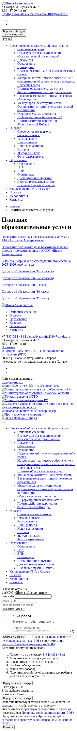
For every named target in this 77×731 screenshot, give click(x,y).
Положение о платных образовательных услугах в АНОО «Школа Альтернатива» (35, 238)
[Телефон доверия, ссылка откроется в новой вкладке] (15, 396)
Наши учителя (27, 142)
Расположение (27, 138)
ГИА (20, 167)
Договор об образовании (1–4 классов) (28, 271)
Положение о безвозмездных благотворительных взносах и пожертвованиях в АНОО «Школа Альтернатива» (35, 250)
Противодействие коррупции (37, 120)
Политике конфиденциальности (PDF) (48, 712)
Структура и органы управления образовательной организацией (39, 54)
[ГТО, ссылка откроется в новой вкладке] (33, 396)
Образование (26, 63)
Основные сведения (30, 49)
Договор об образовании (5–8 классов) (28, 278)
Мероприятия (18, 196)
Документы (25, 60)
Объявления (17, 326)
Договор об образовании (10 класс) (25, 291)
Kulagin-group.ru (12, 382)
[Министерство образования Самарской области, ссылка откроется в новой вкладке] (35, 393)
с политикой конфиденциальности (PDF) (33, 642)
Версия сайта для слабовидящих (14, 33)
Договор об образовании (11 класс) (25, 298)
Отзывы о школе (28, 135)
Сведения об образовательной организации (38, 45)
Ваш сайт (8, 596)
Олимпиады (25, 174)
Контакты (16, 199)
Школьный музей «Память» (36, 185)
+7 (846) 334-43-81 (14, 336)
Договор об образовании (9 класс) (24, 284)
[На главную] (17, 3)
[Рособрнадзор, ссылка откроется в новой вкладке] (45, 411)
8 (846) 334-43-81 (13, 14)
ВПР (20, 171)
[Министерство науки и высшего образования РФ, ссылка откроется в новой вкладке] (36, 389)
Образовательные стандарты (36, 113)
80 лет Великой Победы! (34, 124)
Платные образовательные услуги (40, 88)
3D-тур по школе (28, 153)
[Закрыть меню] (3, 422)
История (23, 149)
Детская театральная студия (35, 181)
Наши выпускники (30, 146)
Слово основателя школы (34, 131)
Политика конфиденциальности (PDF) (21, 349)
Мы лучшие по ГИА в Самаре (29, 188)
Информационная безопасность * (39, 117)
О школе (15, 128)
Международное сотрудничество (39, 103)
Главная (14, 206)
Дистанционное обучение (34, 178)
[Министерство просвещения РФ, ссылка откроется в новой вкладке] (25, 400)
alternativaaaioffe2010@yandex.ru (46, 14)
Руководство (25, 67)
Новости (15, 192)
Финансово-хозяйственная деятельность (44, 92)
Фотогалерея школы (30, 156)
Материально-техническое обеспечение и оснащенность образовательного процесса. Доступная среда (46, 81)
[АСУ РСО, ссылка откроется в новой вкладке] (20, 385)
